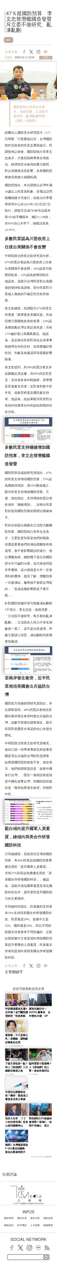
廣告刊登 (35, 1218)
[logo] (26, 1194)
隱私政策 (48, 1218)
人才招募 (35, 1225)
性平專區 (22, 1225)
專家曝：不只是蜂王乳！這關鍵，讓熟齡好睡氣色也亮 (16, 1039)
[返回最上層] (52, 1253)
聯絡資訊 (9, 1225)
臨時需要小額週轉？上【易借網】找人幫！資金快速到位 (40, 1067)
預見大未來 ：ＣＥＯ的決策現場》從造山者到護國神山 (16, 1122)
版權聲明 (48, 1225)
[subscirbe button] (45, 1257)
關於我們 (9, 1218)
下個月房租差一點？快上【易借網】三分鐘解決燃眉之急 (16, 1067)
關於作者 (22, 1218)
